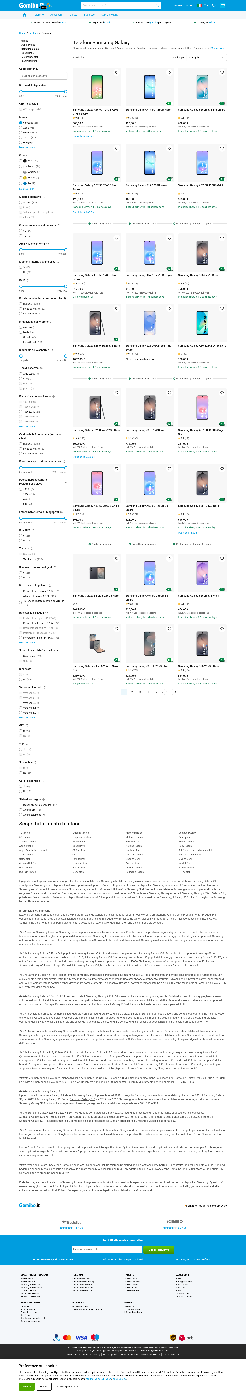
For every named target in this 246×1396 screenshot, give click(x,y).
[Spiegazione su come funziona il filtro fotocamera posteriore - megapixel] (64, 461)
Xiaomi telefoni (29, 61)
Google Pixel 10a (28, 1290)
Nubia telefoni (133, 850)
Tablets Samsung (132, 1282)
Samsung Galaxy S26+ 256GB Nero (199, 275)
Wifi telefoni (185, 863)
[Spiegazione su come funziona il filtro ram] (27, 280)
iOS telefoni (78, 872)
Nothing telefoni (134, 846)
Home (22, 33)
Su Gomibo (129, 1306)
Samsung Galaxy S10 (82, 1099)
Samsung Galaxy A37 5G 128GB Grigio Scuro (201, 432)
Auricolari (180, 1288)
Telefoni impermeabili (190, 854)
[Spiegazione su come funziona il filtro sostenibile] (35, 762)
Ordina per (179, 57)
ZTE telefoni (185, 872)
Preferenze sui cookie (150, 1355)
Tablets (72, 14)
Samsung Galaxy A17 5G (32, 1296)
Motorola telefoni (30, 57)
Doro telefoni (25, 867)
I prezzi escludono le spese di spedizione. (160, 1348)
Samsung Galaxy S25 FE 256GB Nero (148, 666)
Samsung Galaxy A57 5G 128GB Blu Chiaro (147, 507)
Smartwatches (182, 1293)
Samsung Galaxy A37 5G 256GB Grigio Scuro (96, 507)
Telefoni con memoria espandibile (196, 850)
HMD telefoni (79, 859)
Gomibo (129, 1302)
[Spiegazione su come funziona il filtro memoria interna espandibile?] (58, 261)
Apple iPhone (28, 44)
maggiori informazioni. (158, 1350)
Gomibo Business (80, 1306)
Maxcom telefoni (134, 832)
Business (177, 5)
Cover (178, 1279)
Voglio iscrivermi (159, 1249)
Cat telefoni (25, 859)
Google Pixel (27, 53)
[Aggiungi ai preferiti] (116, 72)
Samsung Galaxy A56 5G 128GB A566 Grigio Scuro (95, 111)
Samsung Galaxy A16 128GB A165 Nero (202, 345)
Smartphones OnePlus (82, 1285)
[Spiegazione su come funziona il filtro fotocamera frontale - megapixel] (61, 512)
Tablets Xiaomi (131, 1285)
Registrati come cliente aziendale (87, 1309)
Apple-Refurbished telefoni (33, 850)
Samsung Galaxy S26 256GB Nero (198, 666)
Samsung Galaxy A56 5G (32, 1288)
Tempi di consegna (29, 1312)
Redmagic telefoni (135, 872)
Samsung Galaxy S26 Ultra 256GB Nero (96, 345)
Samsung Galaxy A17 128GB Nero (146, 185)
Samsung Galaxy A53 (87, 953)
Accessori (56, 14)
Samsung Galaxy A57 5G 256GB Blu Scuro (94, 187)
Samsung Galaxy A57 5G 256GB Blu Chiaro (147, 597)
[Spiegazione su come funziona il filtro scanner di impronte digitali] (55, 567)
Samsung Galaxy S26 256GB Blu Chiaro (201, 109)
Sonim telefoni (186, 841)
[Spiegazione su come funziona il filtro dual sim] (32, 530)
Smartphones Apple (81, 1279)
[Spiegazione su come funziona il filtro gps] (27, 725)
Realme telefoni (134, 867)
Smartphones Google (82, 1290)
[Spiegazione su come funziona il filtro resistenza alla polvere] (50, 585)
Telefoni (77, 1275)
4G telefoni (24, 832)
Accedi (189, 5)
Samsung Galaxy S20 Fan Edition (39, 1116)
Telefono (38, 14)
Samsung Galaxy (187, 832)
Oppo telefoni (133, 859)
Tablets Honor (130, 1288)
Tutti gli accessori (184, 1296)
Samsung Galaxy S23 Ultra (154, 1064)
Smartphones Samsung (83, 1282)
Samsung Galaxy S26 (30, 1285)
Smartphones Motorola (82, 1288)
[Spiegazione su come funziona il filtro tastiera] (31, 548)
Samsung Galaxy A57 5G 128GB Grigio (201, 185)
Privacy (96, 1354)
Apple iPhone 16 (28, 1282)
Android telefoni (27, 841)
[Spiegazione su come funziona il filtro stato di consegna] (43, 799)
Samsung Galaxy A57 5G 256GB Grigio (149, 275)
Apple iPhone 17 (28, 1279)
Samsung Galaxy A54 (151, 953)
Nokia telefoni (133, 841)
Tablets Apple (130, 1279)
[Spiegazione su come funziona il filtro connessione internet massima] (59, 225)
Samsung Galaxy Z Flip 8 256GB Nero (95, 666)
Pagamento (26, 1306)
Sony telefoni (185, 846)
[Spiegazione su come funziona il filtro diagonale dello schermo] (51, 350)
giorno (213, 1205)
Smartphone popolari (34, 1275)
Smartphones (186, 837)
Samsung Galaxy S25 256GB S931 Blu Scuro (148, 347)
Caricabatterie (182, 1285)
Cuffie (178, 1290)
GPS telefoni (78, 850)
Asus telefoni (26, 854)
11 (167, 692)
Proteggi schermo (184, 1282)
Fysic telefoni (79, 841)
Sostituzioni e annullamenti (33, 1318)
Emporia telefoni (80, 832)
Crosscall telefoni (28, 863)
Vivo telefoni (185, 859)
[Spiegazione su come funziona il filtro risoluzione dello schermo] (53, 396)
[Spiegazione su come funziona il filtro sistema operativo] (44, 197)
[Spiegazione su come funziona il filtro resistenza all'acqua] (46, 612)
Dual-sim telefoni (27, 872)
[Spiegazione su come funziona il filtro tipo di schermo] (41, 368)
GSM (74, 854)
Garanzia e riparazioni (30, 1321)
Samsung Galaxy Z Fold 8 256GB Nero (96, 595)
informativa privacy (133, 1312)
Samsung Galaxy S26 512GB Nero (146, 430)
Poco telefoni (132, 863)
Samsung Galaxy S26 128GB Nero (198, 505)
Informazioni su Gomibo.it (79, 1354)
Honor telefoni (79, 863)
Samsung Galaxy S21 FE (34, 1120)
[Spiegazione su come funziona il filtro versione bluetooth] (44, 687)
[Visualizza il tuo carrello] (222, 5)
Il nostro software (132, 1309)
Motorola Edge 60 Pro (30, 1293)
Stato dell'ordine (28, 1309)
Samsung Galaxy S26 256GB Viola (198, 595)
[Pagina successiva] (175, 692)
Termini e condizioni (129, 1354)
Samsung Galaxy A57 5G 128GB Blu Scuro (94, 277)
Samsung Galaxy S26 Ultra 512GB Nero (96, 430)
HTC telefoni (78, 867)
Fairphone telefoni (81, 837)
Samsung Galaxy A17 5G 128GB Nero (148, 109)
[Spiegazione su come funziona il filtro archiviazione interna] (47, 243)
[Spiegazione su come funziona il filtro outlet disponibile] (43, 781)
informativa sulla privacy (98, 1379)
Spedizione (25, 1315)
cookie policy (119, 1379)
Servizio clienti (109, 14)
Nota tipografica (110, 1354)
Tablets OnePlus (131, 1290)
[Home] (24, 15)
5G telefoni (24, 837)
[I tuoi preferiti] (214, 5)
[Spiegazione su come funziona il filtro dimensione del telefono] (51, 321)
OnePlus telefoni (134, 854)
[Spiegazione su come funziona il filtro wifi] (27, 743)
